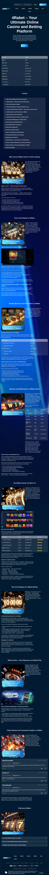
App (43, 8)
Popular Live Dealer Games (13, 129)
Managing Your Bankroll (12, 137)
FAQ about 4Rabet (11, 147)
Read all (4, 768)
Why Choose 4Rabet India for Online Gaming (17, 99)
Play (25, 45)
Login (35, 4)
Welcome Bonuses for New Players (14, 114)
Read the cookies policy (43, 871)
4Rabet (23, 8)
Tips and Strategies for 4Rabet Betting (15, 132)
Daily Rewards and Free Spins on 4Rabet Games (17, 117)
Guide (29, 11)
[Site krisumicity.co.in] (6, 8)
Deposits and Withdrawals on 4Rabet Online (16, 119)
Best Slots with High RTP (12, 127)
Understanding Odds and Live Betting (15, 134)
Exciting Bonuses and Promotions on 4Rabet (17, 111)
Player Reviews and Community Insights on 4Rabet (18, 145)
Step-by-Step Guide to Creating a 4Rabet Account (18, 106)
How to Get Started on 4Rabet (13, 104)
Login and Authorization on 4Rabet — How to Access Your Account (22, 109)
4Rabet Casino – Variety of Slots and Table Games (18, 101)
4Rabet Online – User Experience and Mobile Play (18, 139)
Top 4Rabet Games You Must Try (14, 124)
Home (17, 8)
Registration (43, 4)
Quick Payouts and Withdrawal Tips (15, 122)
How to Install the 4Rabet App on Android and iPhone (19, 142)
